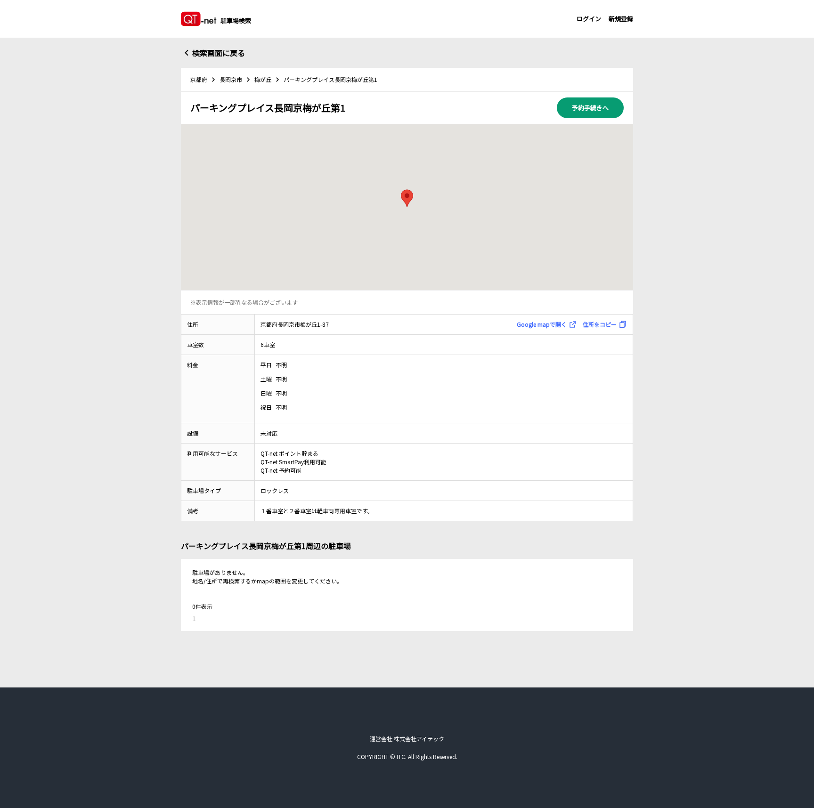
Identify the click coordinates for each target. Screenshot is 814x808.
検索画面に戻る (218, 52)
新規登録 (621, 18)
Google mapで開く (542, 324)
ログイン (589, 18)
